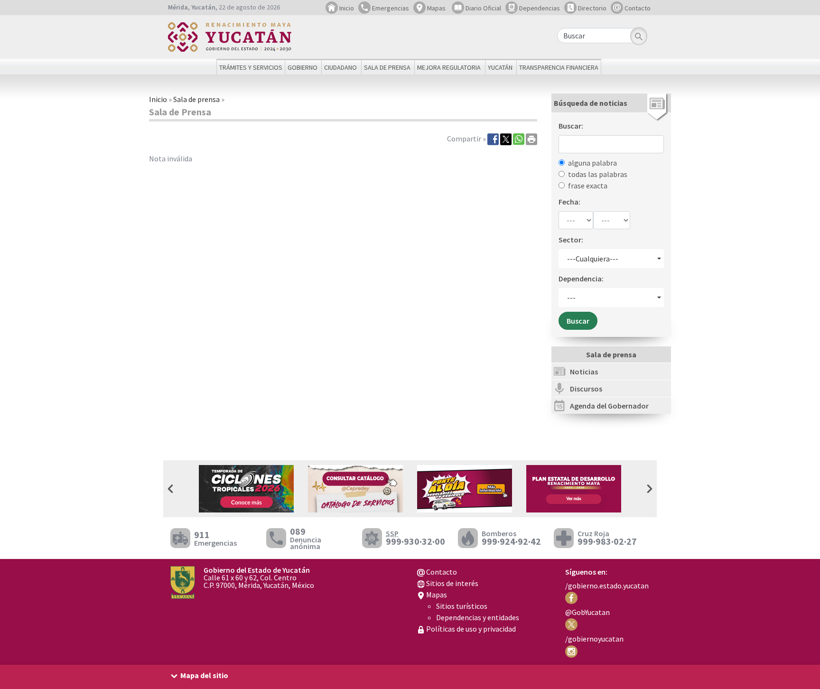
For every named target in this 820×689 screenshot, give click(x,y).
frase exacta (587, 185)
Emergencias (390, 8)
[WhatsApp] (518, 138)
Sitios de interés (451, 583)
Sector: (571, 239)
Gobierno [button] (302, 67)
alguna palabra (592, 163)
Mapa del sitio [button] (204, 675)
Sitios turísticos (461, 606)
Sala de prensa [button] (387, 67)
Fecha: (569, 201)
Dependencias (539, 8)
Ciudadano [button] (340, 67)
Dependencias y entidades (477, 617)
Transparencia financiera (558, 67)
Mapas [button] (436, 8)
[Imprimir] (531, 138)
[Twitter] (506, 138)
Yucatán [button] (500, 67)
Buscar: (571, 125)
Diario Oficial (482, 8)
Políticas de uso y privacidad (470, 628)
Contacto (637, 8)
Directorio (591, 8)
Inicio (346, 8)
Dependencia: (581, 278)
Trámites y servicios (250, 67)
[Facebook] (493, 138)
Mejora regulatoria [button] (449, 67)
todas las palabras (597, 174)
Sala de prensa (196, 99)
